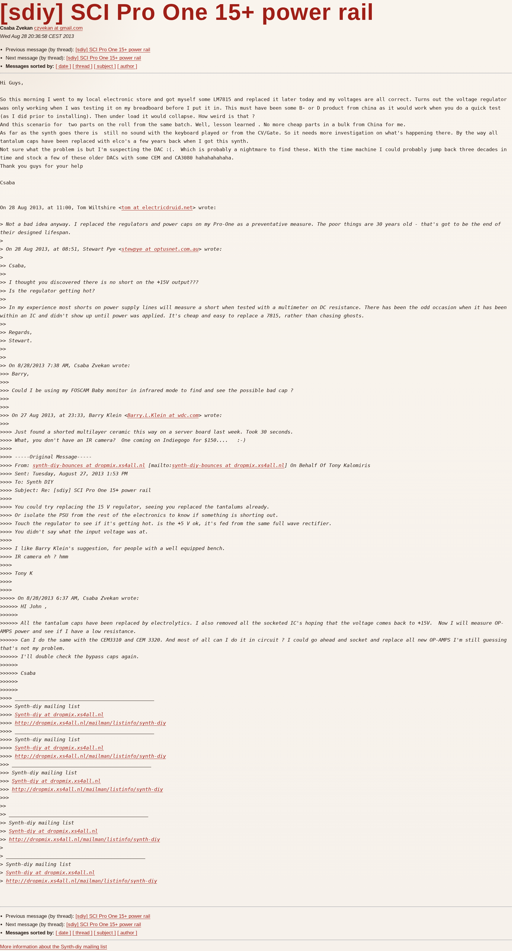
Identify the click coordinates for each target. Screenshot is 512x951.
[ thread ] (82, 66)
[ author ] (127, 66)
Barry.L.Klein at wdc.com (163, 415)
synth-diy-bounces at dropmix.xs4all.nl (89, 465)
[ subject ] (105, 66)
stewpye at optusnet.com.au (160, 249)
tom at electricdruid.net (157, 207)
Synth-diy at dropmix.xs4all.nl (59, 714)
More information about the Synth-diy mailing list (53, 947)
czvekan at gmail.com (58, 28)
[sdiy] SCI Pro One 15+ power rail (113, 49)
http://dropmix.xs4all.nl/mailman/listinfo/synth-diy (90, 723)
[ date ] (63, 66)
